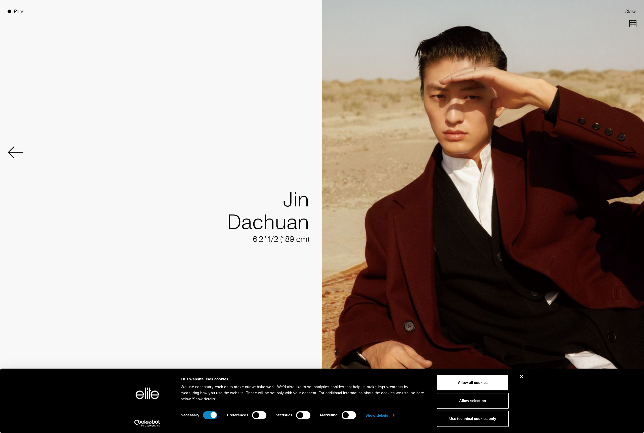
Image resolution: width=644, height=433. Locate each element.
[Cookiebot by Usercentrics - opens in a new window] (147, 423)
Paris (19, 11)
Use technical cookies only (472, 419)
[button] (15, 152)
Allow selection (472, 401)
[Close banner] (521, 380)
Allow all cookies (473, 382)
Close (630, 11)
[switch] (259, 415)
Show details (376, 415)
